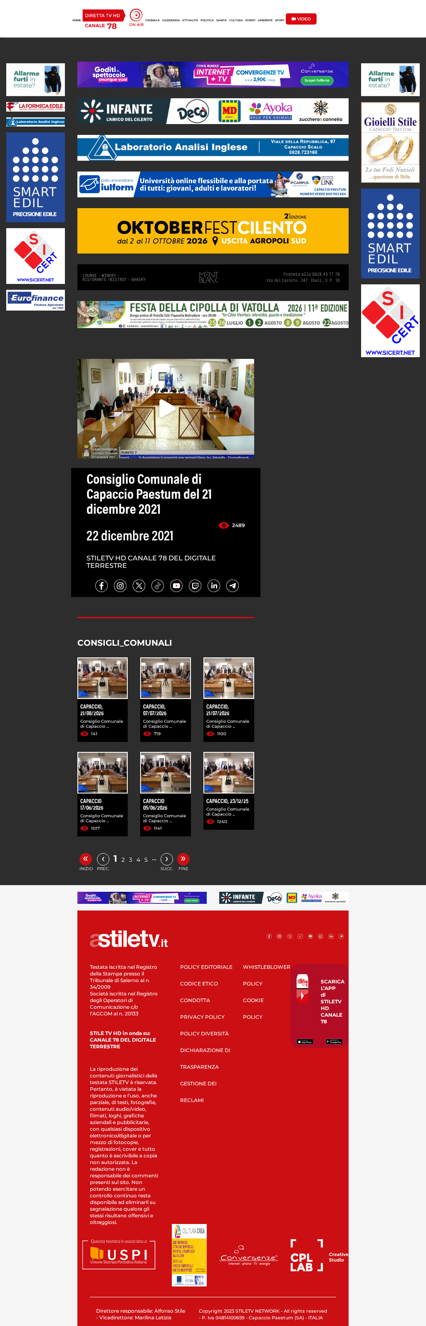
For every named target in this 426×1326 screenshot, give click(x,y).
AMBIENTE (265, 20)
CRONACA (152, 20)
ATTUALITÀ (190, 20)
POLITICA (207, 20)
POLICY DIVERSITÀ (204, 1033)
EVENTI (250, 20)
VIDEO (303, 19)
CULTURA (236, 20)
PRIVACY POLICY (202, 1017)
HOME (76, 20)
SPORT (280, 20)
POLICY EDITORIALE (206, 967)
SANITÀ (221, 20)
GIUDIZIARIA (171, 20)
